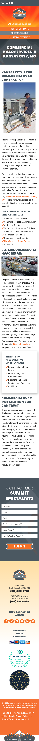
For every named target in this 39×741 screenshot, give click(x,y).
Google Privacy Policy (18, 716)
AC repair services (21, 344)
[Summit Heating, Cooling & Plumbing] (19, 21)
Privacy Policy (20, 705)
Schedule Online (19, 33)
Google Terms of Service (13, 719)
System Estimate (19, 29)
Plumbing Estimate (20, 37)
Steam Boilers (24, 241)
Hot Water (9, 241)
